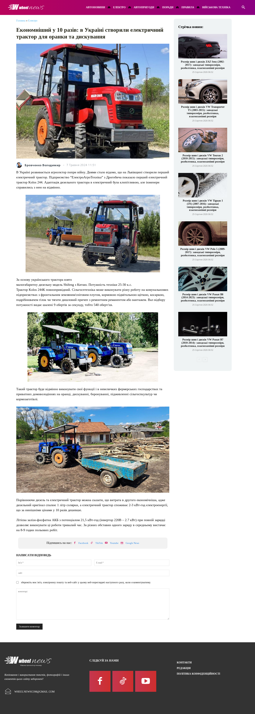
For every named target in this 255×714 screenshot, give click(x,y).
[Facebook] (74, 543)
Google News (132, 543)
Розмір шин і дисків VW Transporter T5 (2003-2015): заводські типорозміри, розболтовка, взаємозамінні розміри (203, 112)
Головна (20, 20)
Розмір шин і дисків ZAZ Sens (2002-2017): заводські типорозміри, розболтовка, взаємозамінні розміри (203, 64)
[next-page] (205, 359)
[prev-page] (199, 359)
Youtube (114, 543)
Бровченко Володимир (43, 165)
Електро (32, 20)
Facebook (83, 543)
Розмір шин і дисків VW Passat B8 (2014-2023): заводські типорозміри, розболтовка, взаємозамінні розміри (203, 297)
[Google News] (122, 543)
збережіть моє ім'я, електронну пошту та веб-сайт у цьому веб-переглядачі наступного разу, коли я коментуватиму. (86, 582)
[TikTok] (91, 543)
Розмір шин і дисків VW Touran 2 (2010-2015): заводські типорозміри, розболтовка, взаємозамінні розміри (203, 158)
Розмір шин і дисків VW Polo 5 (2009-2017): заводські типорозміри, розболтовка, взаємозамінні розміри (202, 252)
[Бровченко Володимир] (20, 165)
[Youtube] (106, 543)
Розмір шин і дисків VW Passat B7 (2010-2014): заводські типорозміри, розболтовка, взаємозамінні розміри (203, 342)
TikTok (99, 543)
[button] (243, 7)
